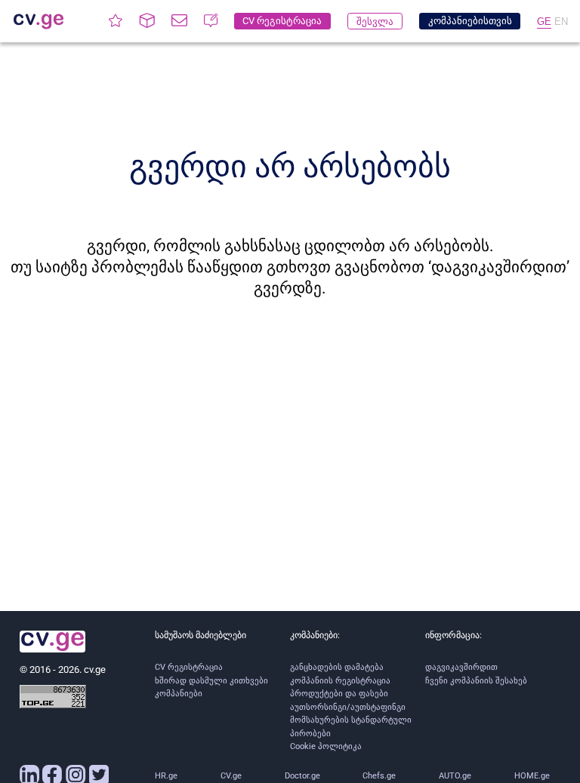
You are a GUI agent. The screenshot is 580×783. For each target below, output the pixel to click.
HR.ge (166, 776)
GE (544, 21)
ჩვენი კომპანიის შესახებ (476, 681)
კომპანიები (178, 694)
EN (561, 21)
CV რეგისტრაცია (189, 667)
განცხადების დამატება (337, 667)
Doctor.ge (302, 776)
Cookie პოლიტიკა (326, 746)
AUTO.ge (455, 776)
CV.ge (231, 776)
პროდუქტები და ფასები (339, 694)
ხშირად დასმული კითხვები (211, 681)
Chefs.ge (379, 776)
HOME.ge (532, 776)
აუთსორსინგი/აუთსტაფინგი (348, 707)
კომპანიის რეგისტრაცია (340, 681)
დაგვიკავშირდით (461, 667)
